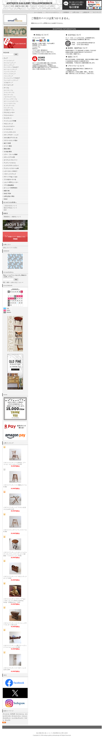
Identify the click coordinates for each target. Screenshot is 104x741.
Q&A (5, 210)
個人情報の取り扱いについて (44, 733)
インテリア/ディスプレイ (11, 165)
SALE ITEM (7, 193)
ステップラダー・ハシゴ (11, 135)
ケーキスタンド (8, 129)
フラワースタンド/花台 (10, 140)
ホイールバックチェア (10, 69)
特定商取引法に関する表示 (60, 733)
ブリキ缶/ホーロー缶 (10, 179)
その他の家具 (8, 151)
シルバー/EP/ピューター (11, 182)
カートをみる (38, 12)
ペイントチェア (8, 76)
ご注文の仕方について (10, 205)
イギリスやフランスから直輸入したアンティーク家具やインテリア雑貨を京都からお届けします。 (32, 8)
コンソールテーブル (10, 103)
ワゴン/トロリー (8, 115)
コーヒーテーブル (9, 92)
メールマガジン (8, 272)
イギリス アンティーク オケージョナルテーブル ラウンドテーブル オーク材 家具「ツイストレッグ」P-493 (15, 554)
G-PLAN (12, 714)
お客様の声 (86, 12)
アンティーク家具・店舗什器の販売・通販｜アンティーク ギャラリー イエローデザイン (29, 6)
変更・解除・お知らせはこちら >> (13, 282)
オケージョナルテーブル (11, 101)
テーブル (6, 88)
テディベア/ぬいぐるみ (10, 177)
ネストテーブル (8, 94)
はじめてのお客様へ (10, 202)
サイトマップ (97, 12)
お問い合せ (76, 12)
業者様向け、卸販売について (12, 216)
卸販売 (5, 213)
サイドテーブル (8, 90)
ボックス (7, 720)
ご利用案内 (65, 12)
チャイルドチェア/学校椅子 (12, 78)
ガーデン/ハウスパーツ (10, 160)
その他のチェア (8, 82)
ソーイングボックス (10, 132)
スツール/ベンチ (8, 85)
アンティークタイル (10, 163)
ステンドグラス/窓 (9, 157)
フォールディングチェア (11, 80)
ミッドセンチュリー (17, 718)
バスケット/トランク (10, 174)
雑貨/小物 (6, 190)
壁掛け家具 (7, 149)
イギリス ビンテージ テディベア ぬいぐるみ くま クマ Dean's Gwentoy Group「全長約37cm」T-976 (14, 600)
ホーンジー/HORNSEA (10, 188)
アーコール (6, 714)
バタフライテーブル (10, 97)
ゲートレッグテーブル (10, 99)
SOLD (5, 199)
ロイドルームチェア (10, 63)
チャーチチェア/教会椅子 (11, 67)
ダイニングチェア (9, 65)
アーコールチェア (9, 60)
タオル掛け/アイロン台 (10, 137)
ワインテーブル (8, 108)
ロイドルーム (20, 714)
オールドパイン (16, 716)
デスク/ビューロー (9, 112)
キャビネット (8, 118)
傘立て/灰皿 (7, 143)
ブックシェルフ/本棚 (10, 121)
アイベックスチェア (10, 74)
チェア (6, 58)
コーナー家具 (8, 146)
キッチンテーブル (9, 105)
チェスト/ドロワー (9, 126)
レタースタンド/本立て (10, 171)
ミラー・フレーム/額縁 (10, 154)
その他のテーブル (9, 110)
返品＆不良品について (10, 208)
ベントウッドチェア (10, 71)
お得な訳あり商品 (9, 196)
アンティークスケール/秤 (11, 168)
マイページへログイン (52, 12)
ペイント (24, 716)
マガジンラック (8, 123)
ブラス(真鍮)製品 (9, 185)
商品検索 (6, 52)
